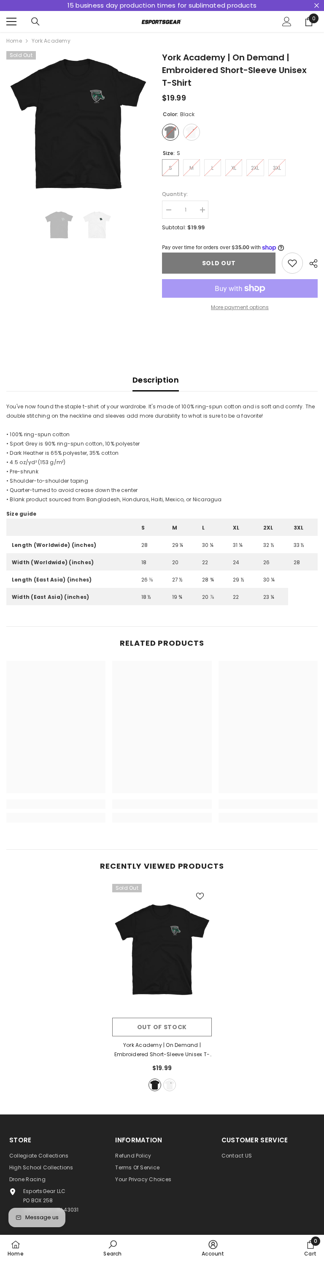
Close (316, 6)
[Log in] (287, 21)
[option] (77, 122)
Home (14, 40)
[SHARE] (310, 263)
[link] (55, 804)
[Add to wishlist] (292, 263)
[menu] (11, 21)
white (169, 1085)
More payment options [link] (240, 307)
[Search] (35, 21)
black (154, 1085)
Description (155, 380)
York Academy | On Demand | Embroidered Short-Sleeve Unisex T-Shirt (162, 1050)
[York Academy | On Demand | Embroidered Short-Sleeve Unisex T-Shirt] (162, 949)
